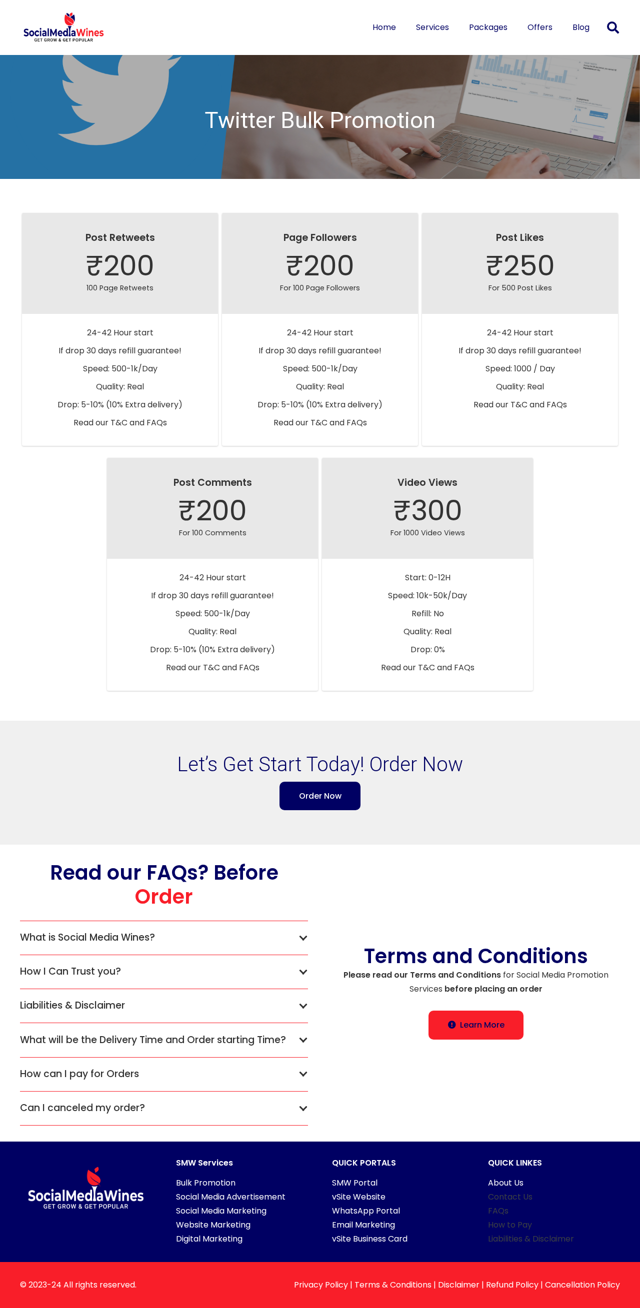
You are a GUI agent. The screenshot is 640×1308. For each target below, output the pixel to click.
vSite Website (359, 1197)
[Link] (64, 27)
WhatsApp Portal (366, 1211)
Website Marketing (213, 1225)
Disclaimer (459, 1285)
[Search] (613, 27)
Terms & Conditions (393, 1285)
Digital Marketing (209, 1239)
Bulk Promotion (206, 1183)
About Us (506, 1183)
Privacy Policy (321, 1285)
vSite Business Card (370, 1239)
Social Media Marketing (221, 1211)
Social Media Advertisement (231, 1197)
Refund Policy (512, 1285)
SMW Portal (355, 1183)
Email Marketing (363, 1225)
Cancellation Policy (582, 1285)
